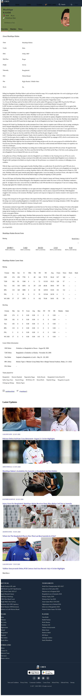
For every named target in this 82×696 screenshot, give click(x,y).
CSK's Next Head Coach (8, 599)
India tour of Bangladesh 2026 (51, 607)
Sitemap (72, 682)
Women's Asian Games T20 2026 (51, 609)
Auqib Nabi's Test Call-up (8, 601)
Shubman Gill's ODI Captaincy (10, 604)
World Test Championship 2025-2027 (53, 586)
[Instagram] (43, 678)
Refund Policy (55, 682)
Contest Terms (46, 682)
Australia (3, 625)
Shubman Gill (46, 625)
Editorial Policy (65, 682)
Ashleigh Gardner (47, 637)
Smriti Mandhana (47, 640)
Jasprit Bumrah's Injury (7, 594)
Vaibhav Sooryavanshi (48, 627)
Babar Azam (45, 630)
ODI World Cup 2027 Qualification (11, 589)
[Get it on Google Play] (48, 672)
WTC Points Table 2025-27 (9, 591)
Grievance (4, 656)
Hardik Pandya (46, 620)
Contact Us (4, 650)
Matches (13, 29)
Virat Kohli (45, 617)
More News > (6, 573)
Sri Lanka (3, 622)
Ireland (3, 630)
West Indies (4, 637)
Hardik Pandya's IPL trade (8, 586)
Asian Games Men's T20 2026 (50, 601)
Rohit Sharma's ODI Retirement (10, 607)
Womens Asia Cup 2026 (49, 599)
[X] (38, 678)
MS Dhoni (45, 635)
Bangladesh (4, 632)
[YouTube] (48, 678)
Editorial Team (5, 653)
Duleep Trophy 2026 (48, 596)
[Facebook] (34, 678)
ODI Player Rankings (7, 596)
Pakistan (3, 620)
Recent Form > (75, 238)
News (20, 29)
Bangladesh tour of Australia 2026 (52, 594)
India (2, 617)
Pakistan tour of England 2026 (51, 591)
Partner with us (5, 658)
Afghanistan (4, 627)
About (2, 648)
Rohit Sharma (46, 622)
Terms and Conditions (13, 682)
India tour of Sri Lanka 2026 (50, 589)
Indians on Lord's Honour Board (10, 609)
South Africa (4, 640)
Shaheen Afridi (46, 632)
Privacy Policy (24, 682)
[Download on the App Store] (34, 672)
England (3, 635)
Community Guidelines (35, 682)
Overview (4, 29)
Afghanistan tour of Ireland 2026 (51, 604)
